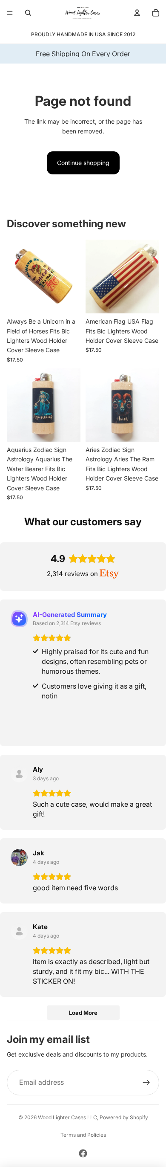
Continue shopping (83, 162)
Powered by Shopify (124, 1117)
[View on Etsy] (19, 773)
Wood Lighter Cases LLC (67, 1117)
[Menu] (10, 13)
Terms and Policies (83, 1135)
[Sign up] (146, 1083)
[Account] (137, 12)
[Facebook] (83, 1153)
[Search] (28, 12)
